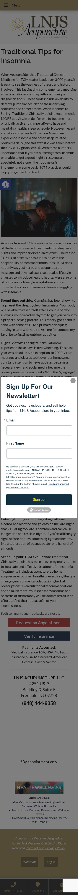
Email (10, 420)
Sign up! (39, 499)
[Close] (73, 380)
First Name (15, 443)
